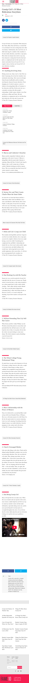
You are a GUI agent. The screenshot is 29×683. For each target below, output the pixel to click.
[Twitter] (6, 20)
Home (3, 4)
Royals (8, 656)
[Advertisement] (14, 553)
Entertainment (8, 4)
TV (13, 4)
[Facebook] (3, 20)
